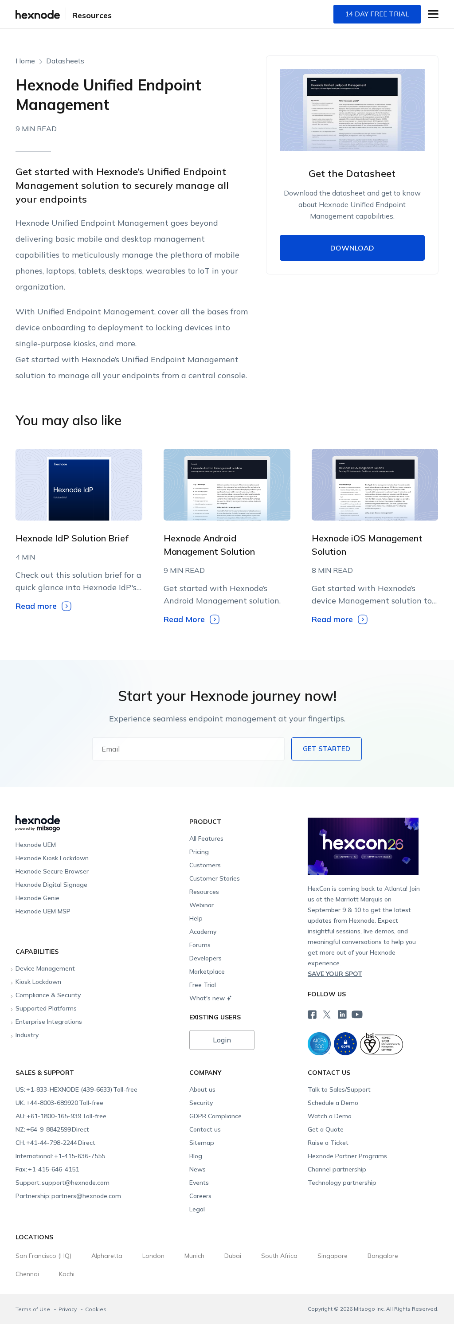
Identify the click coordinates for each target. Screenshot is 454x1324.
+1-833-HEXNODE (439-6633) (76, 1089)
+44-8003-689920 (59, 1103)
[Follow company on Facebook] (311, 1013)
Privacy (68, 1309)
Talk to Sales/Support (339, 1089)
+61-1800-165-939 (61, 1116)
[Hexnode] (38, 14)
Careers (200, 1196)
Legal (197, 1209)
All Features (206, 838)
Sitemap (201, 1143)
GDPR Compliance (215, 1116)
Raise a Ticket (328, 1143)
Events (199, 1183)
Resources (92, 15)
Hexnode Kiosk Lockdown (52, 858)
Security (201, 1103)
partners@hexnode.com (68, 1196)
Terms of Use (33, 1309)
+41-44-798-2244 (55, 1143)
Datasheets (65, 60)
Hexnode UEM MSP (43, 911)
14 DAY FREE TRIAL (377, 14)
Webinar (201, 905)
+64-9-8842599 (52, 1129)
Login (222, 1039)
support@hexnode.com (63, 1183)
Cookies (95, 1309)
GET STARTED (326, 748)
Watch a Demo (330, 1116)
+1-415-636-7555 (60, 1156)
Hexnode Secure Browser (52, 871)
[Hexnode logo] (100, 819)
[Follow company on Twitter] (326, 1013)
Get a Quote (326, 1129)
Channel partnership (337, 1169)
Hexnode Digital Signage (51, 885)
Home (25, 60)
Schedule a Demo (333, 1103)
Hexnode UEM (36, 845)
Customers (205, 865)
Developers (205, 958)
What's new (207, 998)
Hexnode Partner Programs (347, 1156)
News (197, 1169)
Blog (195, 1156)
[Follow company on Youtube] (357, 1014)
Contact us (205, 1129)
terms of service (318, 398)
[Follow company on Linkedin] (341, 1013)
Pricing (199, 852)
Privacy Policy (368, 398)
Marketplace (207, 971)
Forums (200, 945)
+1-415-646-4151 (47, 1169)
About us (202, 1089)
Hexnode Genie (37, 898)
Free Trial (202, 985)
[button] (433, 14)
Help (196, 918)
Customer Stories (214, 878)
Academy (202, 932)
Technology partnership (342, 1183)
